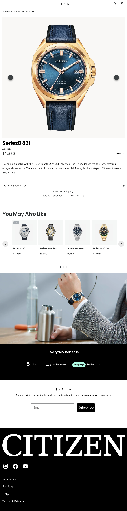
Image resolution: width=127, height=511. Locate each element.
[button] (21, 4)
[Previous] (5, 244)
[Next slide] (116, 77)
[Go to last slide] (10, 77)
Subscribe (86, 407)
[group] (23, 237)
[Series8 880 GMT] (51, 232)
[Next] (121, 244)
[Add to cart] (34, 253)
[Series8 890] (24, 232)
